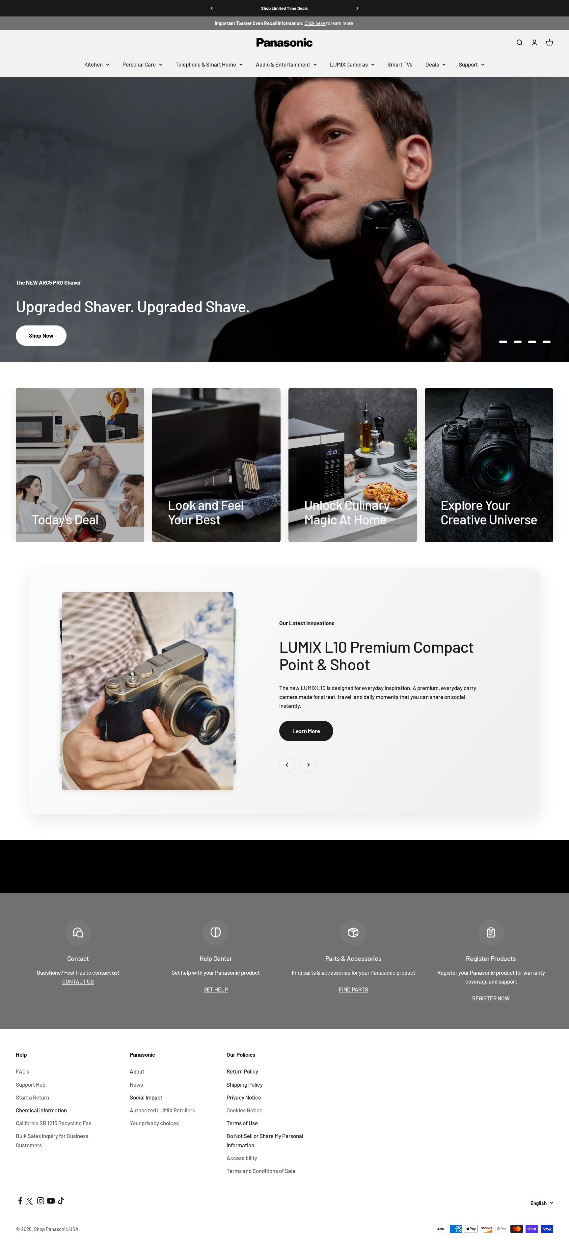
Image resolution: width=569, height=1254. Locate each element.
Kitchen (93, 64)
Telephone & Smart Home (206, 64)
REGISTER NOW (491, 998)
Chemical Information (41, 1110)
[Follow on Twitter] (30, 1200)
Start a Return (32, 1097)
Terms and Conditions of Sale (261, 1170)
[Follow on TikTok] (61, 1200)
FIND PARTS (353, 989)
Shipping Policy (245, 1084)
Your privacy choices (154, 1123)
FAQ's (22, 1071)
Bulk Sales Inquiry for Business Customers (52, 1140)
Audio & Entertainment (283, 64)
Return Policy (242, 1071)
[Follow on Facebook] (20, 1200)
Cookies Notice (244, 1110)
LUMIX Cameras (349, 64)
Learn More (306, 731)
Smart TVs (400, 64)
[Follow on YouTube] (50, 1200)
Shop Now (41, 335)
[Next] (357, 8)
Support (468, 64)
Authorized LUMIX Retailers (162, 1110)
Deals (432, 64)
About (137, 1071)
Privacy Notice (244, 1097)
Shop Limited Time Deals (284, 8)
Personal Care (139, 64)
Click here (315, 23)
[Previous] (211, 8)
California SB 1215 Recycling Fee (54, 1123)
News (136, 1084)
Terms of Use (242, 1123)
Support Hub (30, 1084)
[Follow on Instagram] (40, 1200)
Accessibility (242, 1158)
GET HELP (215, 989)
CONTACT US (78, 981)
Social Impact (146, 1097)
